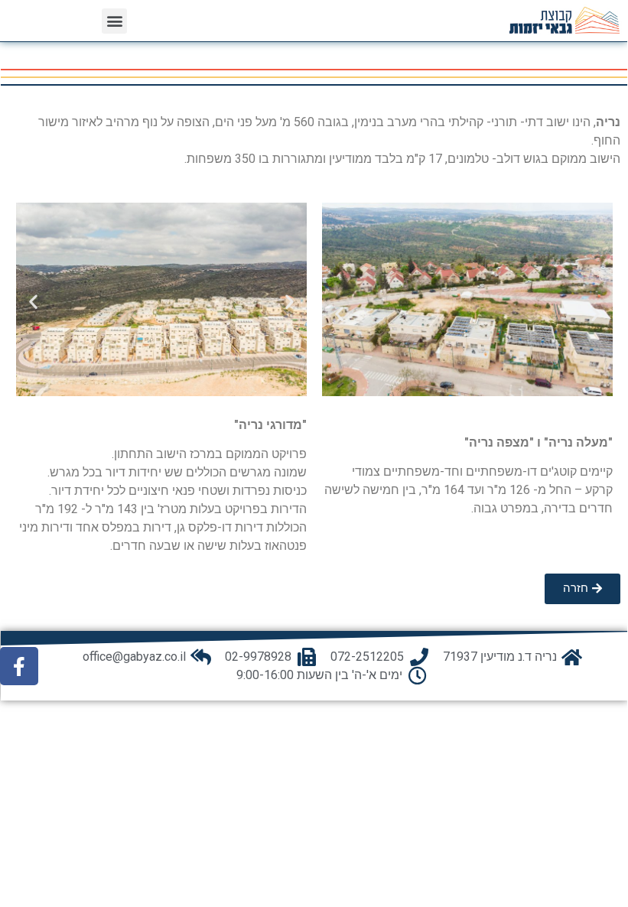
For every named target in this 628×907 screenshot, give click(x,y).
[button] (114, 21)
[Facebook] (19, 666)
